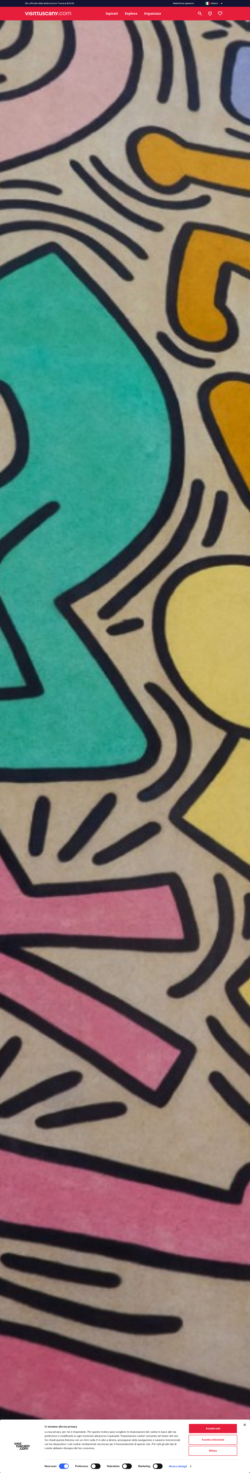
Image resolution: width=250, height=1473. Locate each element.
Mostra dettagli (178, 1466)
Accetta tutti (213, 1428)
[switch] (96, 1466)
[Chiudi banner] (245, 1425)
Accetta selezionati (213, 1439)
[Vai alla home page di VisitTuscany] (48, 13)
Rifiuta (213, 1450)
